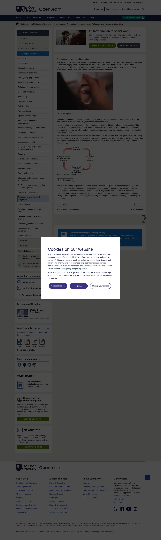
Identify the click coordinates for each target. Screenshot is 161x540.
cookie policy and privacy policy (73, 269)
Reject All (78, 286)
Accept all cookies (58, 286)
